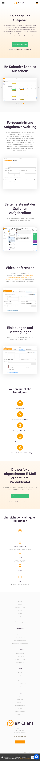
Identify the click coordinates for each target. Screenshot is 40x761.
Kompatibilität (20, 650)
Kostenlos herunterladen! (20, 44)
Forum (20, 681)
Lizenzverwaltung (20, 678)
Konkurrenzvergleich (20, 622)
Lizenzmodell (20, 635)
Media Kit (20, 708)
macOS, (21, 49)
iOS (24, 49)
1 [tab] (16, 103)
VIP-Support (20, 675)
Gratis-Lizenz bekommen (20, 637)
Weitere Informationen (25, 758)
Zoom (24, 275)
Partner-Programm (20, 705)
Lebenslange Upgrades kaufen (20, 643)
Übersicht (20, 601)
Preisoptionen (20, 628)
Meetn (23, 279)
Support (20, 668)
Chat (20, 616)
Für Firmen (20, 619)
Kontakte (20, 613)
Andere (20, 693)
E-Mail (20, 604)
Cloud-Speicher (20, 656)
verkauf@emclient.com (20, 736)
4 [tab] (23, 103)
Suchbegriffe (20, 714)
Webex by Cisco (19, 277)
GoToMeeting (28, 277)
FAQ (20, 686)
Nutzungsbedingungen (15, 753)
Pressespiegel (20, 699)
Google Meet (11, 277)
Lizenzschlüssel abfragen (20, 683)
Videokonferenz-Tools (20, 659)
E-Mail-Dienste (20, 653)
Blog (20, 696)
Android (29, 49)
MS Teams (30, 275)
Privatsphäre (27, 753)
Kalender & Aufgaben (20, 607)
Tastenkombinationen (20, 711)
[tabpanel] (20, 89)
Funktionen (20, 598)
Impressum (20, 702)
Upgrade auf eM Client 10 (20, 640)
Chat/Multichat (20, 662)
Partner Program (20, 742)
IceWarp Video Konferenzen (13, 279)
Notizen (20, 610)
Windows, (17, 49)
